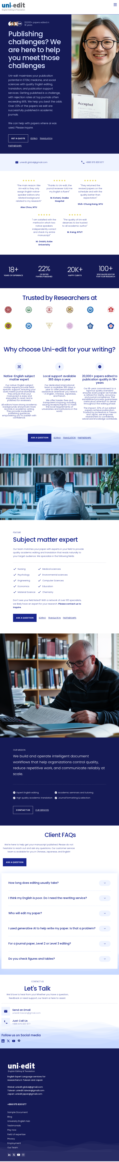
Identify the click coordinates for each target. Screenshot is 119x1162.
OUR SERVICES (42, 810)
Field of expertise (16, 1134)
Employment (14, 1143)
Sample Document (17, 1112)
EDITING (34, 138)
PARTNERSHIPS (14, 146)
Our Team (12, 1147)
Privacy (11, 1138)
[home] (13, 6)
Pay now (11, 1129)
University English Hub (18, 1121)
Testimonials (14, 1125)
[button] (115, 4)
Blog (9, 1116)
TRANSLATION (46, 138)
